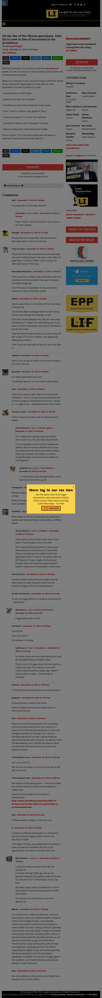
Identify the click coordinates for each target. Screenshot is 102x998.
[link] (51, 486)
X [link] (73, 486)
